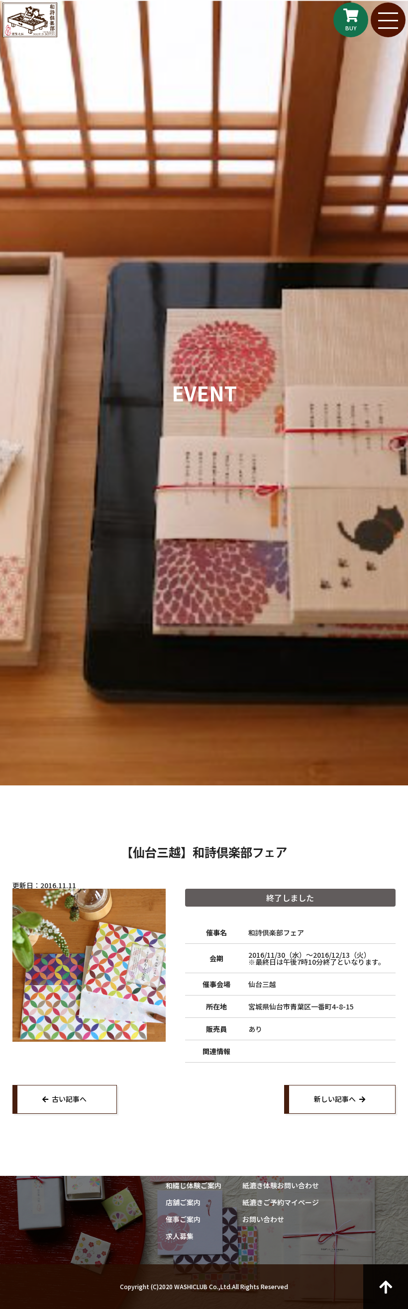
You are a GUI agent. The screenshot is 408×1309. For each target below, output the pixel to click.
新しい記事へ (335, 1099)
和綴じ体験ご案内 (193, 1185)
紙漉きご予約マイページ (280, 1202)
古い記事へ (69, 1099)
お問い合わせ (263, 1219)
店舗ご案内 (183, 1202)
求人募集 (180, 1236)
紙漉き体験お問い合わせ (280, 1185)
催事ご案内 (183, 1219)
